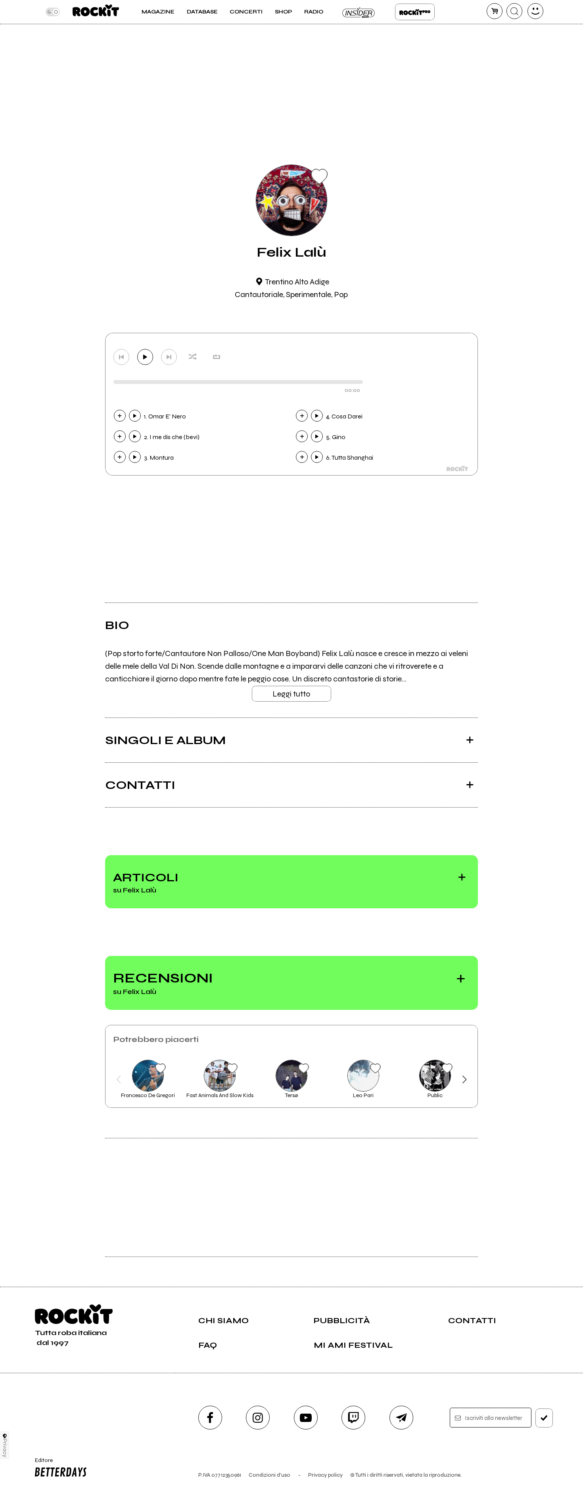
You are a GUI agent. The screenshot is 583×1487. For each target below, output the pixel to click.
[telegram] (401, 1417)
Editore (41, 1463)
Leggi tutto (291, 694)
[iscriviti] (544, 1418)
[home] (96, 12)
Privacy (5, 1448)
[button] (118, 1079)
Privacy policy (325, 1475)
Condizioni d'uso (269, 1475)
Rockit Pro (415, 12)
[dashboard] (535, 11)
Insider (359, 12)
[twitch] (353, 1417)
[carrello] (494, 11)
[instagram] (258, 1417)
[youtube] (306, 1417)
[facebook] (210, 1417)
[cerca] (514, 11)
